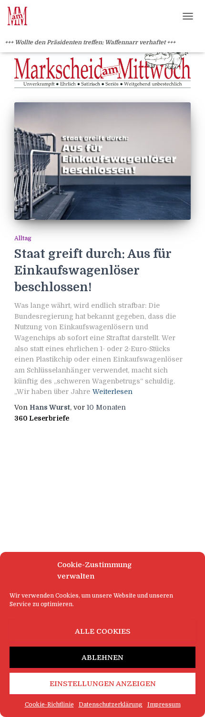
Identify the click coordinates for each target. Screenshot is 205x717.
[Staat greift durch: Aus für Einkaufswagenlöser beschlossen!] (102, 161)
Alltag (22, 238)
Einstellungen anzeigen (103, 683)
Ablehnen (102, 657)
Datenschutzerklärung (111, 704)
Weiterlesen (112, 391)
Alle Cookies (103, 631)
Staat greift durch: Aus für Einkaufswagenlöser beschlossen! (92, 270)
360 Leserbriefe (41, 418)
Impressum (164, 704)
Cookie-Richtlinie (49, 704)
